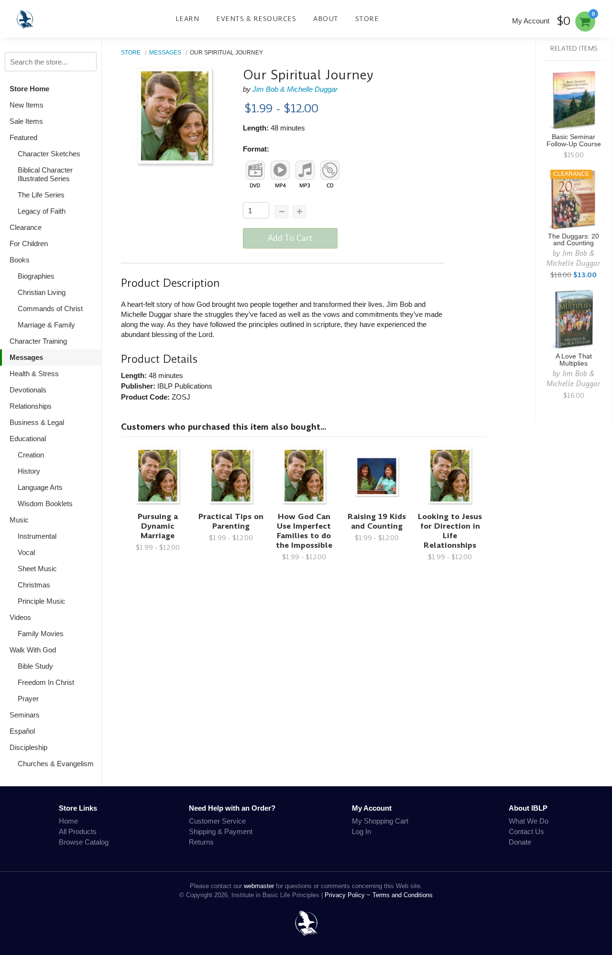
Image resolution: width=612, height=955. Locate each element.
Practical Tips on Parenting (230, 521)
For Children (29, 243)
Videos (20, 617)
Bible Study (35, 666)
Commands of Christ (50, 308)
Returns (201, 842)
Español (22, 731)
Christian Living (42, 292)
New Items (27, 105)
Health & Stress (34, 373)
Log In (361, 831)
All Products (78, 831)
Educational (28, 438)
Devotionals (28, 390)
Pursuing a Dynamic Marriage (158, 526)
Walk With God (33, 650)
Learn (187, 18)
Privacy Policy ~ (348, 895)
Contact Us (526, 831)
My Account (530, 21)
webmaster (259, 886)
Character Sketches (49, 154)
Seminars (25, 715)
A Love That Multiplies (574, 360)
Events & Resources (256, 18)
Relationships (31, 406)
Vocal (26, 552)
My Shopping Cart (380, 821)
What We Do (528, 821)
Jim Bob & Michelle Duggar (295, 89)
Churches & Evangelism (56, 764)
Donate (520, 842)
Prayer (28, 699)
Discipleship (28, 747)
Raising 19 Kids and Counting (377, 521)
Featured (23, 137)
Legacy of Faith (42, 211)
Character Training (38, 341)
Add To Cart (290, 238)
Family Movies (41, 633)
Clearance (26, 227)
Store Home (29, 89)
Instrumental (37, 536)
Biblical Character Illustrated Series (45, 174)
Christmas (34, 585)
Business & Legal (37, 422)
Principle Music (42, 601)
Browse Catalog (84, 842)
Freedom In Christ (46, 682)
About (326, 18)
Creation (31, 455)
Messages (26, 357)
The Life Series (41, 195)
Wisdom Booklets (45, 503)
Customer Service (217, 821)
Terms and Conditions (402, 895)
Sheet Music (37, 568)
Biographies (36, 276)
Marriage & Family (46, 325)
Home (68, 821)
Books (20, 260)
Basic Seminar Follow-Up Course (573, 140)
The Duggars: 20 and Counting (573, 240)
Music (19, 520)
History (29, 471)
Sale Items (26, 121)
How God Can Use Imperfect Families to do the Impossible (304, 531)
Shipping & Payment (220, 831)
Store (367, 18)
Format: (256, 149)
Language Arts (40, 487)
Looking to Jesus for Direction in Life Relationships (450, 531)
